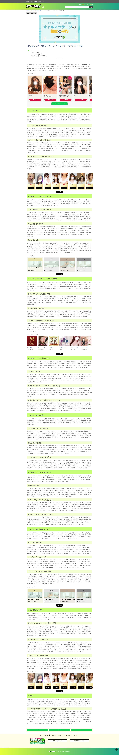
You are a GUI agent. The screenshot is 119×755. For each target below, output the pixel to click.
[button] (28, 87)
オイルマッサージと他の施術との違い (39, 56)
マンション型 (33, 270)
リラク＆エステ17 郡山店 (33, 268)
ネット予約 (35, 99)
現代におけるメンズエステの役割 (38, 55)
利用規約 (59, 735)
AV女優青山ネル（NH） (63, 95)
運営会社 (75, 735)
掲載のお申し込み (57, 741)
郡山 (29, 270)
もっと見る (59, 191)
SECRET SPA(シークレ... (82, 268)
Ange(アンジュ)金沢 (48, 268)
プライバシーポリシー (67, 735)
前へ (38, 730)
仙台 (61, 270)
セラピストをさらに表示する (59, 103)
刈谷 (77, 270)
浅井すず (91, 95)
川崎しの (45, 95)
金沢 (45, 270)
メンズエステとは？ (36, 52)
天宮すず (75, 95)
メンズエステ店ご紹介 (44, 735)
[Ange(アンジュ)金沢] (51, 261)
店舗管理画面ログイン (79, 741)
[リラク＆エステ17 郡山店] (35, 261)
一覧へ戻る (59, 730)
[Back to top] (116, 749)
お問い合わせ (53, 735)
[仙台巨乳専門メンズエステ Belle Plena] (67, 261)
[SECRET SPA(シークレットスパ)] (84, 261)
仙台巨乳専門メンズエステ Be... (67, 268)
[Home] (53, 750)
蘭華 (29, 95)
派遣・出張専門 (66, 270)
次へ (80, 730)
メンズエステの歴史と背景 (36, 54)
